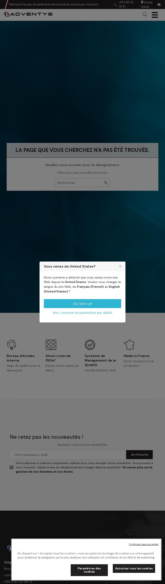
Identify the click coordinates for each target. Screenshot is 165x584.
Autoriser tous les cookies (134, 568)
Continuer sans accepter (143, 544)
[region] (86, 560)
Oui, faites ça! (82, 304)
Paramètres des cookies (89, 570)
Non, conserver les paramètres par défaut (82, 313)
